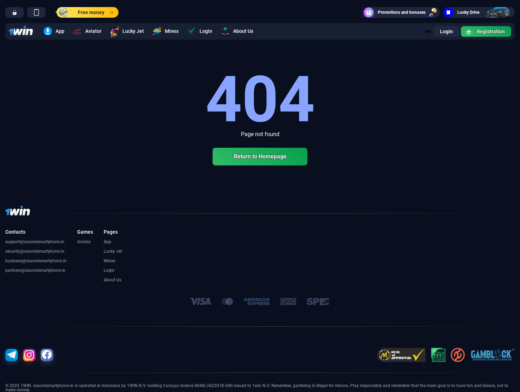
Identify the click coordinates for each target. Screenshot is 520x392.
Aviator (93, 31)
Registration (491, 31)
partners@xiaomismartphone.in (35, 270)
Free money (91, 12)
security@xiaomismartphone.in (34, 251)
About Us (243, 31)
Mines (172, 31)
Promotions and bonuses (402, 12)
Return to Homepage (260, 156)
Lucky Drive (468, 12)
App (60, 31)
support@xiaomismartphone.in (34, 241)
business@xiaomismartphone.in (36, 260)
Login (206, 31)
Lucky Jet (133, 31)
